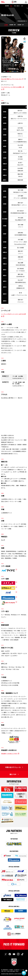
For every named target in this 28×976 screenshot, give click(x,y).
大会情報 (6, 24)
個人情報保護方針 (4, 969)
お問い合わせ (4, 971)
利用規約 (11, 969)
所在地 (17, 971)
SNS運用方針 (16, 969)
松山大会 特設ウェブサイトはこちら (11, 79)
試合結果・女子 (21, 24)
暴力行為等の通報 (11, 971)
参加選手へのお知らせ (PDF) (9, 753)
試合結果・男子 (13, 24)
